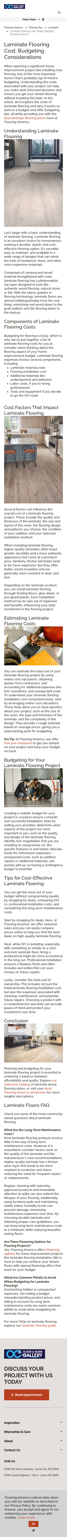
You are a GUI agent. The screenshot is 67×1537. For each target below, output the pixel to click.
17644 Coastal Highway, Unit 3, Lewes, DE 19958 (31, 1475)
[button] (32, 19)
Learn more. (27, 1517)
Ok (33, 1523)
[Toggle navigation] (59, 12)
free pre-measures (18, 743)
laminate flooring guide (39, 1325)
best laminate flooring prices (25, 118)
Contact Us (12, 1450)
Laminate (53, 27)
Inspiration (12, 1423)
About (8, 1441)
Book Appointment (28, 1395)
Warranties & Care (17, 1432)
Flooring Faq (35, 27)
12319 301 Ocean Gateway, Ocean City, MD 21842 (31, 1469)
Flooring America (13, 27)
